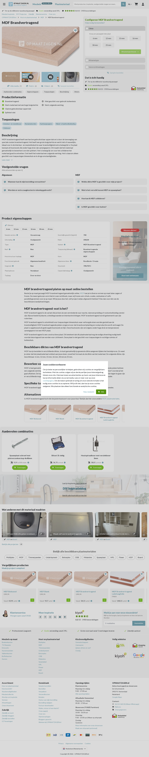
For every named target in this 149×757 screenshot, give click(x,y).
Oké (102, 392)
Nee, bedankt (88, 392)
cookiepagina (48, 380)
